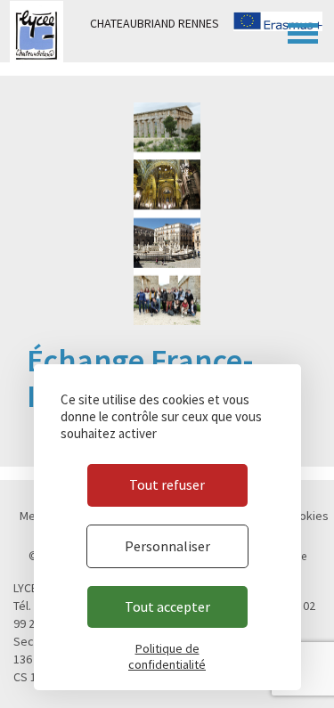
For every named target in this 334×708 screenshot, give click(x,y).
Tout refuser (167, 484)
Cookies (307, 516)
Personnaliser (167, 546)
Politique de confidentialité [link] (167, 656)
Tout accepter (167, 606)
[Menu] (303, 31)
